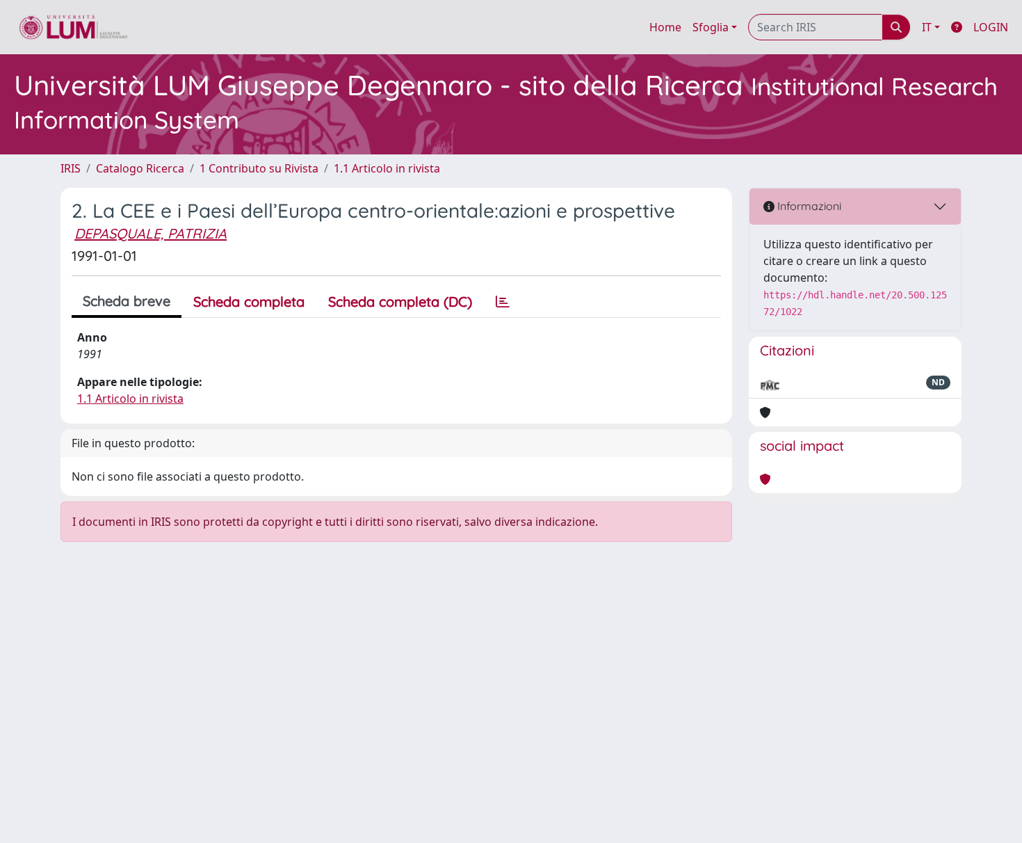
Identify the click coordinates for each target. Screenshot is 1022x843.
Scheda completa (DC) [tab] (400, 301)
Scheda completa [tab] (249, 301)
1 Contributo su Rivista (259, 168)
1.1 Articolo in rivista (387, 168)
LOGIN (990, 27)
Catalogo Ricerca (140, 168)
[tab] (502, 301)
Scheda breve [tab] (126, 301)
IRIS (70, 168)
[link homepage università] (73, 27)
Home (665, 27)
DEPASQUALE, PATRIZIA (150, 233)
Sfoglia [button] (710, 27)
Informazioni (807, 206)
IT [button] (927, 27)
